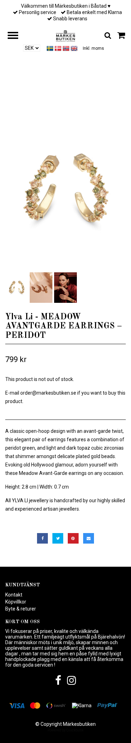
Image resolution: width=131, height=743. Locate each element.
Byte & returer (20, 609)
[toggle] (16, 36)
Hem (7, 91)
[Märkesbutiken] (65, 35)
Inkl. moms (93, 48)
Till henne (32, 91)
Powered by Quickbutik (65, 730)
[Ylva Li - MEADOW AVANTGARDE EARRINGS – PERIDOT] (65, 190)
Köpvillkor (15, 602)
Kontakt (13, 595)
